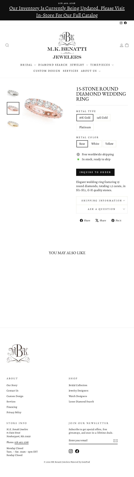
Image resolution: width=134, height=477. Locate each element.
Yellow (109, 144)
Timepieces (100, 65)
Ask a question (102, 209)
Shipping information (102, 200)
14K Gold (102, 118)
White (95, 144)
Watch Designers (78, 396)
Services (71, 71)
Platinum (85, 127)
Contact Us (12, 390)
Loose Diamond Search (81, 401)
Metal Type (86, 111)
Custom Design (47, 71)
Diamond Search (53, 65)
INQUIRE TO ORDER (95, 172)
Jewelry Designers (78, 390)
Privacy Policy (14, 412)
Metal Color (87, 137)
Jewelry (77, 65)
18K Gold (85, 118)
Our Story (12, 385)
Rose (82, 144)
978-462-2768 (21, 442)
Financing (12, 407)
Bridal (26, 65)
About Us (89, 71)
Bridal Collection (78, 385)
